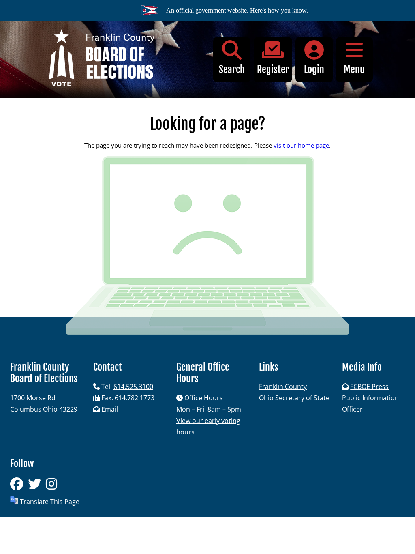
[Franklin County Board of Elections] (101, 59)
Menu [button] (354, 69)
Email (109, 409)
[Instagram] (53, 486)
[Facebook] (19, 486)
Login (314, 69)
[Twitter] (37, 486)
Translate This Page (48, 501)
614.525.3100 (133, 386)
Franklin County (283, 386)
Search (232, 69)
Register (273, 69)
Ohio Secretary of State (294, 397)
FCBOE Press (369, 386)
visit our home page (301, 145)
